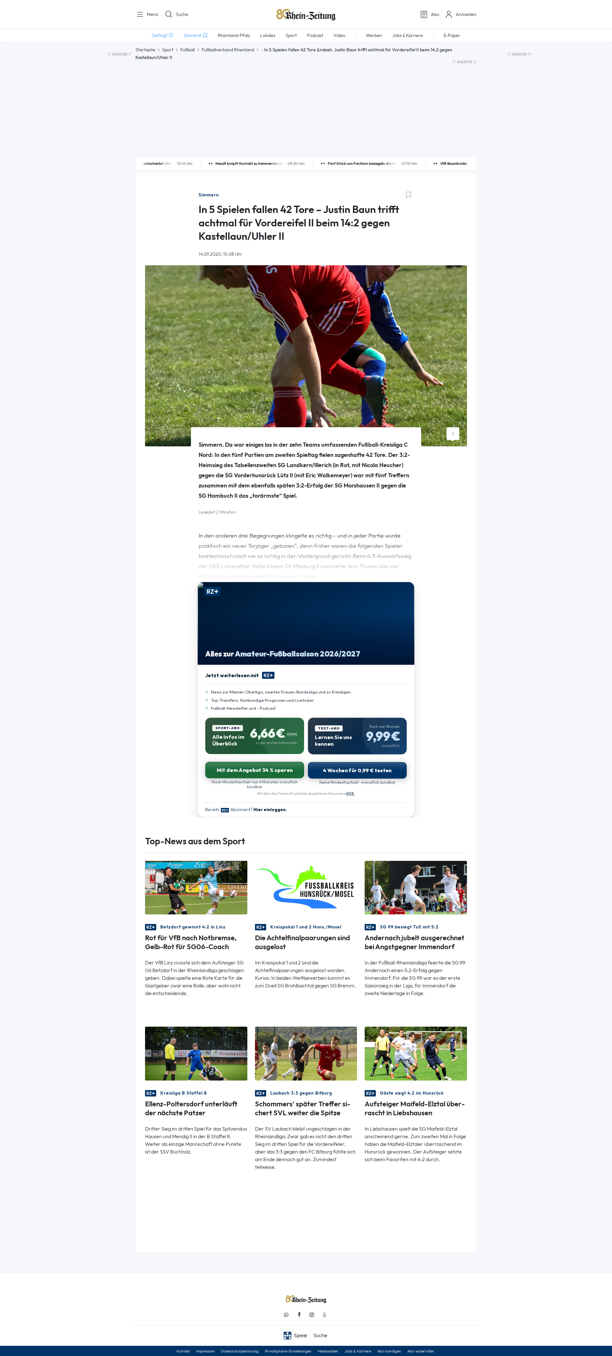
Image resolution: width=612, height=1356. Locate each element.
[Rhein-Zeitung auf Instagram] (312, 1314)
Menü (152, 14)
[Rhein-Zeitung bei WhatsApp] (286, 1314)
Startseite (145, 50)
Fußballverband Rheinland (228, 50)
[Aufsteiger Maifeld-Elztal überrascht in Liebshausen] (416, 1053)
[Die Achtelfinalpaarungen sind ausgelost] (306, 887)
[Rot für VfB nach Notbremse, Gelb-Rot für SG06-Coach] (196, 887)
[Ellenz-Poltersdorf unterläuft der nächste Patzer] (196, 1053)
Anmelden (466, 14)
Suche (182, 14)
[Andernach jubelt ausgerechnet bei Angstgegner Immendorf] (416, 887)
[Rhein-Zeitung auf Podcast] (324, 1314)
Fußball (187, 50)
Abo (435, 14)
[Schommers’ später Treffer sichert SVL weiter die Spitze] (306, 1053)
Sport (167, 50)
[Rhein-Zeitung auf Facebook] (299, 1314)
